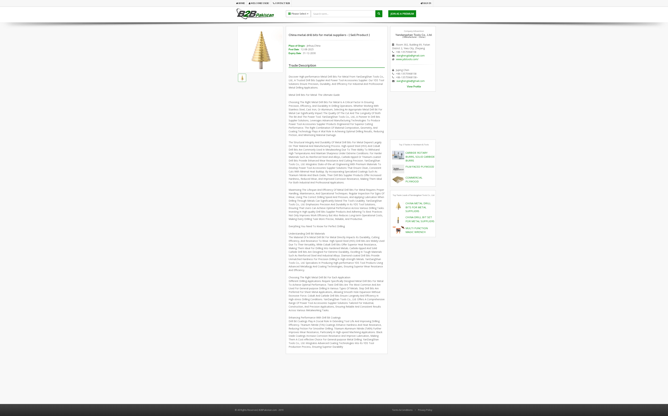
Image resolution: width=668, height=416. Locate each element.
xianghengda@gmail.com (410, 55)
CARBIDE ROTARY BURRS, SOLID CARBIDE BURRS (420, 156)
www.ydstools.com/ (407, 59)
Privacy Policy (425, 409)
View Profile (414, 86)
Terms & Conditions (402, 409)
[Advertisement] (266, 128)
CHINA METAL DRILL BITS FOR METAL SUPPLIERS (418, 207)
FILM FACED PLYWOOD (419, 166)
